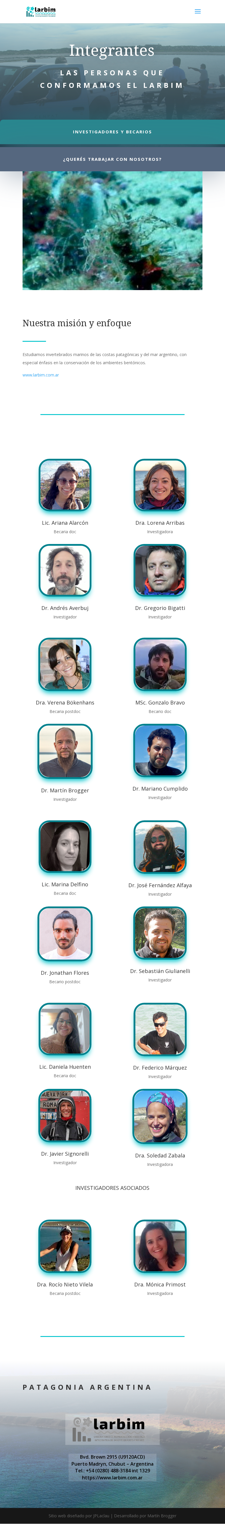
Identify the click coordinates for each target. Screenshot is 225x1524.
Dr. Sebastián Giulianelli (160, 970)
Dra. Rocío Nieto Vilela (65, 1284)
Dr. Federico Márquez (160, 1067)
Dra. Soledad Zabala (160, 1155)
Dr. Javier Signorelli (65, 1153)
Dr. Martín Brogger (65, 790)
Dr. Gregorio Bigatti (160, 607)
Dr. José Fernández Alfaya (160, 885)
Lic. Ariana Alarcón (65, 522)
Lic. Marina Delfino (65, 884)
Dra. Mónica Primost (160, 1284)
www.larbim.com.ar (41, 375)
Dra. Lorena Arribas (160, 522)
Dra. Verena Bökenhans (65, 702)
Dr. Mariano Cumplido (160, 788)
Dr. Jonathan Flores (65, 972)
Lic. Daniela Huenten (65, 1066)
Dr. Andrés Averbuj (64, 607)
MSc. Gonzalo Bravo (160, 702)
